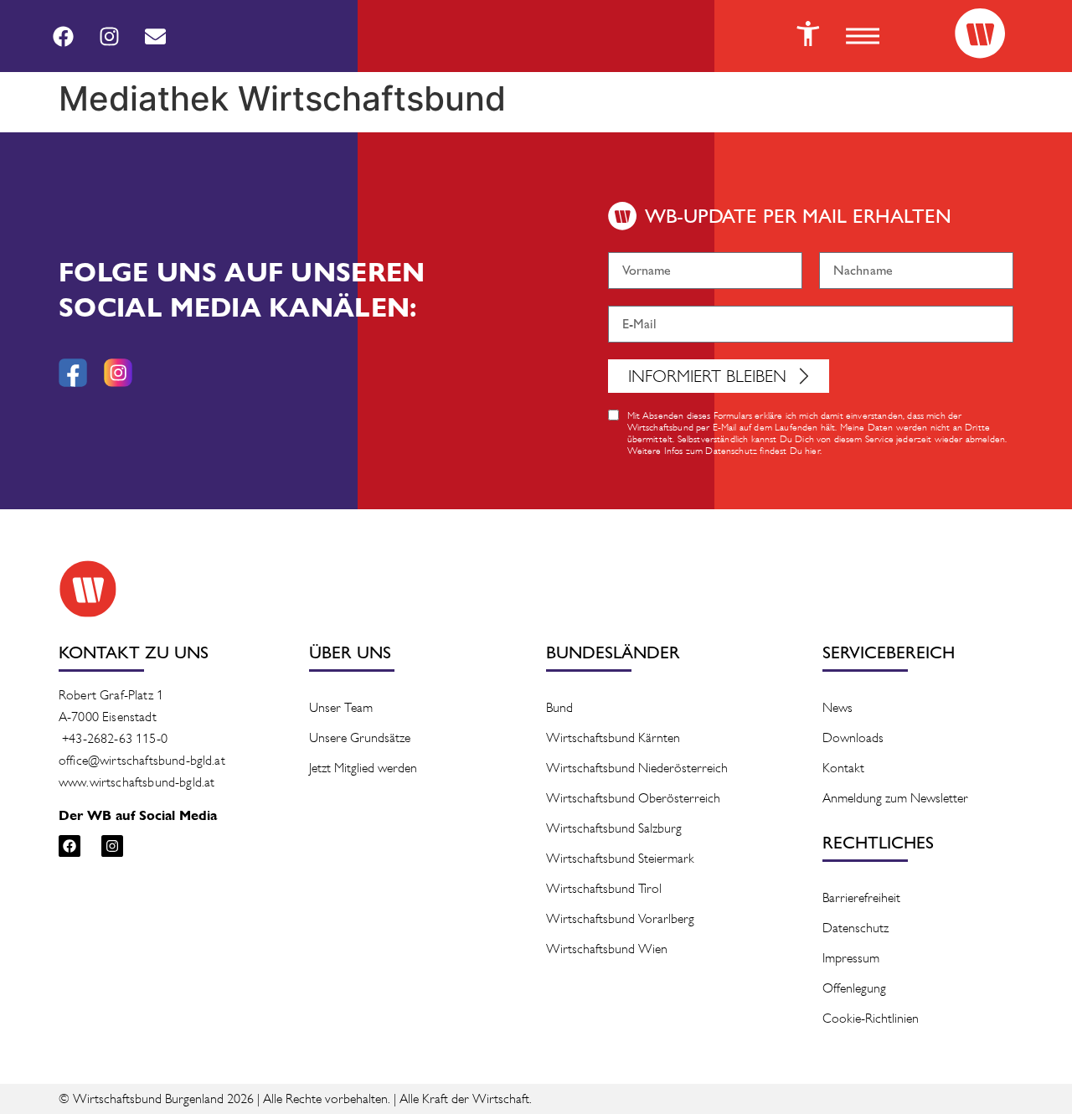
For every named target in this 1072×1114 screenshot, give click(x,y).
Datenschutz (855, 927)
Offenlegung (854, 988)
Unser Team (341, 707)
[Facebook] (63, 36)
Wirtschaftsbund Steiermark (620, 858)
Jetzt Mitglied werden (363, 767)
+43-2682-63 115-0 (115, 738)
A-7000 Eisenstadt (108, 716)
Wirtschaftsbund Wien (606, 948)
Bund (559, 707)
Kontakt (843, 767)
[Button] (808, 33)
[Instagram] (109, 36)
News (837, 707)
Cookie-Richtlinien (870, 1018)
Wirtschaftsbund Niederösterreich (637, 767)
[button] (862, 36)
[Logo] (980, 33)
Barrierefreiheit (861, 897)
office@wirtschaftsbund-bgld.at (142, 760)
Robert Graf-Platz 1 (111, 695)
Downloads (853, 737)
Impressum (850, 958)
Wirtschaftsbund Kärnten (613, 737)
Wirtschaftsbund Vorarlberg (620, 918)
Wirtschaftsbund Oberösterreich (633, 798)
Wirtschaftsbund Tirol (604, 888)
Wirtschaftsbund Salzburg (614, 828)
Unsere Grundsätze (359, 737)
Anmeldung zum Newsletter (895, 798)
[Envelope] (155, 36)
